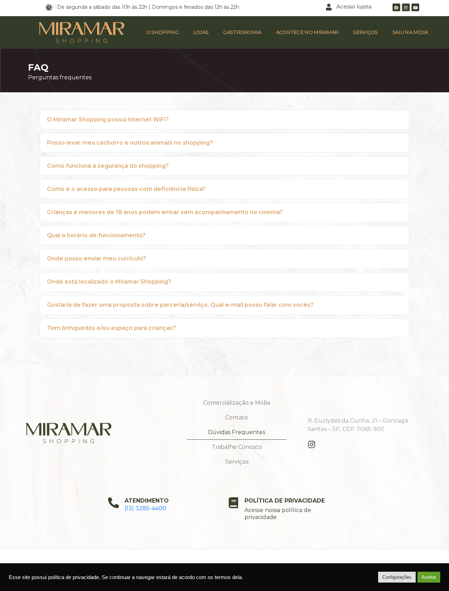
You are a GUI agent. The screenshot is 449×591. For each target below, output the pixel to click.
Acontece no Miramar (307, 32)
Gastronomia (242, 32)
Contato (236, 417)
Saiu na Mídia (410, 32)
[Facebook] (396, 7)
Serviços (365, 32)
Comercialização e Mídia (236, 402)
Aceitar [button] (429, 577)
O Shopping (162, 32)
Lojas (201, 32)
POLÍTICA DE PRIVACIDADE (284, 500)
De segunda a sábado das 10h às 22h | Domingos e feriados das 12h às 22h (148, 7)
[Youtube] (415, 7)
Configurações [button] (396, 577)
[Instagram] (406, 7)
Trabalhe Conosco (237, 447)
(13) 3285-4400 (145, 508)
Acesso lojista (353, 6)
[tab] (224, 119)
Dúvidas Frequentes (236, 432)
